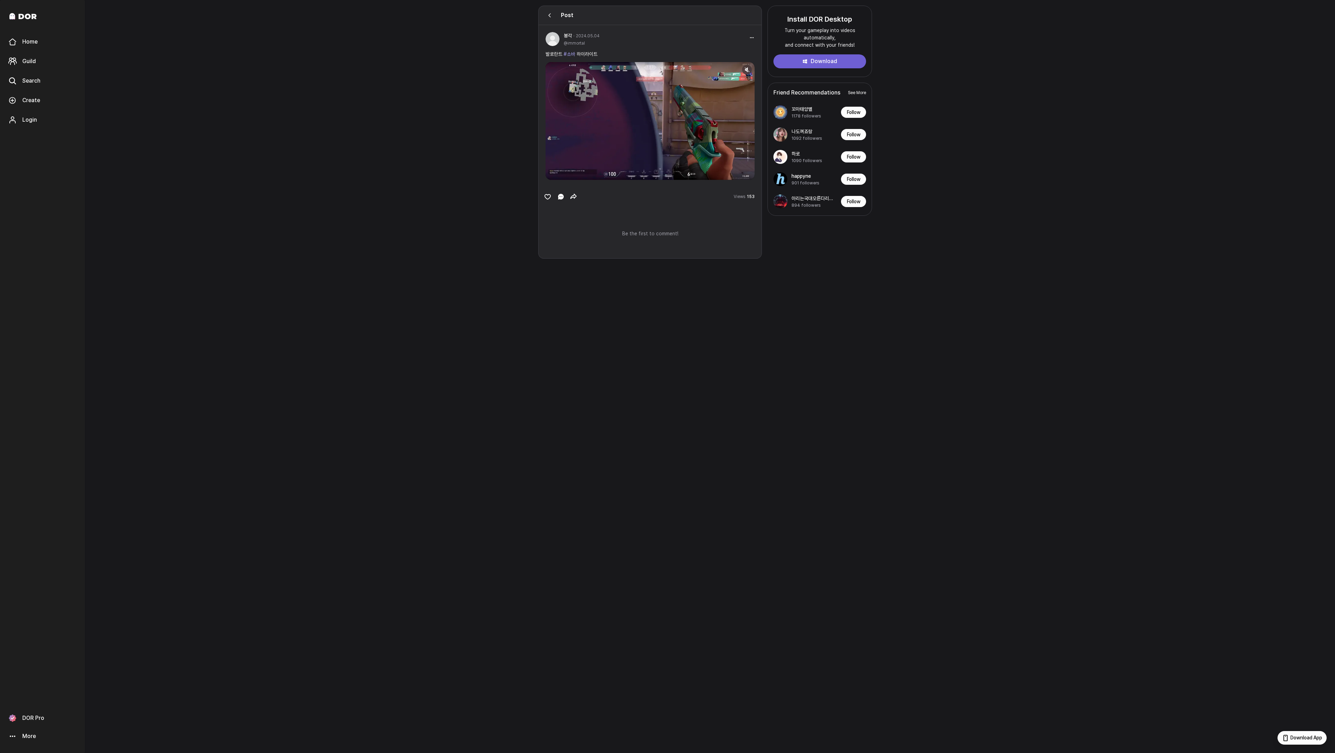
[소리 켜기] (747, 70)
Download (824, 61)
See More (857, 92)
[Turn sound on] (565, 171)
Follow (854, 112)
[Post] (549, 15)
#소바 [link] (569, 54)
